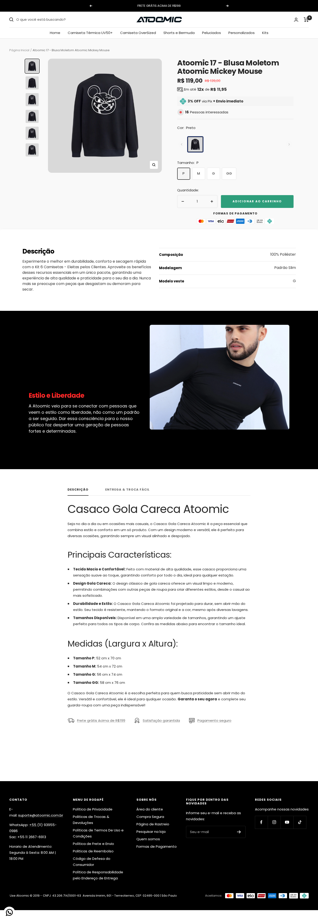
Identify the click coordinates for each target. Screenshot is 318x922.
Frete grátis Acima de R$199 (101, 720)
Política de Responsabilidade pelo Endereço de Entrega (98, 875)
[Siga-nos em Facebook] (261, 822)
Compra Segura (150, 816)
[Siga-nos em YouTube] (287, 822)
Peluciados (211, 32)
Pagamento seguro (214, 720)
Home (55, 32)
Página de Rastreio (152, 824)
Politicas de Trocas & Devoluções (91, 819)
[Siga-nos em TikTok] (299, 822)
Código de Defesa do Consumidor (91, 861)
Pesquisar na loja (151, 831)
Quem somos (148, 839)
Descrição (78, 490)
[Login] (296, 20)
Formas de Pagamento (156, 846)
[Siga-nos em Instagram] (274, 822)
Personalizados (241, 32)
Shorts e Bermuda (179, 32)
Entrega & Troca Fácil (127, 490)
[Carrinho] (306, 19)
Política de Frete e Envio (93, 843)
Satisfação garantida (161, 720)
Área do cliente (149, 809)
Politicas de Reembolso (93, 851)
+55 (33, 824)
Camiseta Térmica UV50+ (90, 32)
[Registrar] (239, 832)
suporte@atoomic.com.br (40, 815)
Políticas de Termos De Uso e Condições (98, 833)
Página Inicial (19, 50)
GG (229, 173)
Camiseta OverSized (138, 32)
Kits (265, 32)
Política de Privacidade (92, 809)
